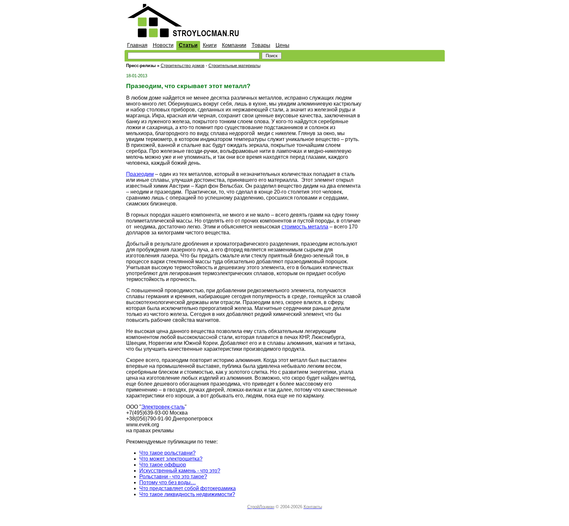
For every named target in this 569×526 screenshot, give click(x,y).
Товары (261, 45)
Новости (163, 45)
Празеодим (140, 174)
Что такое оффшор (162, 464)
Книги (210, 45)
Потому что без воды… (167, 482)
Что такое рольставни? (167, 453)
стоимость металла (305, 226)
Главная (137, 45)
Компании (234, 45)
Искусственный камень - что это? (179, 470)
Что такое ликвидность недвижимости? (187, 494)
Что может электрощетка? (171, 459)
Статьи (188, 45)
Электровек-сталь (163, 407)
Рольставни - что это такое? (173, 476)
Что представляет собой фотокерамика (187, 488)
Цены (282, 45)
